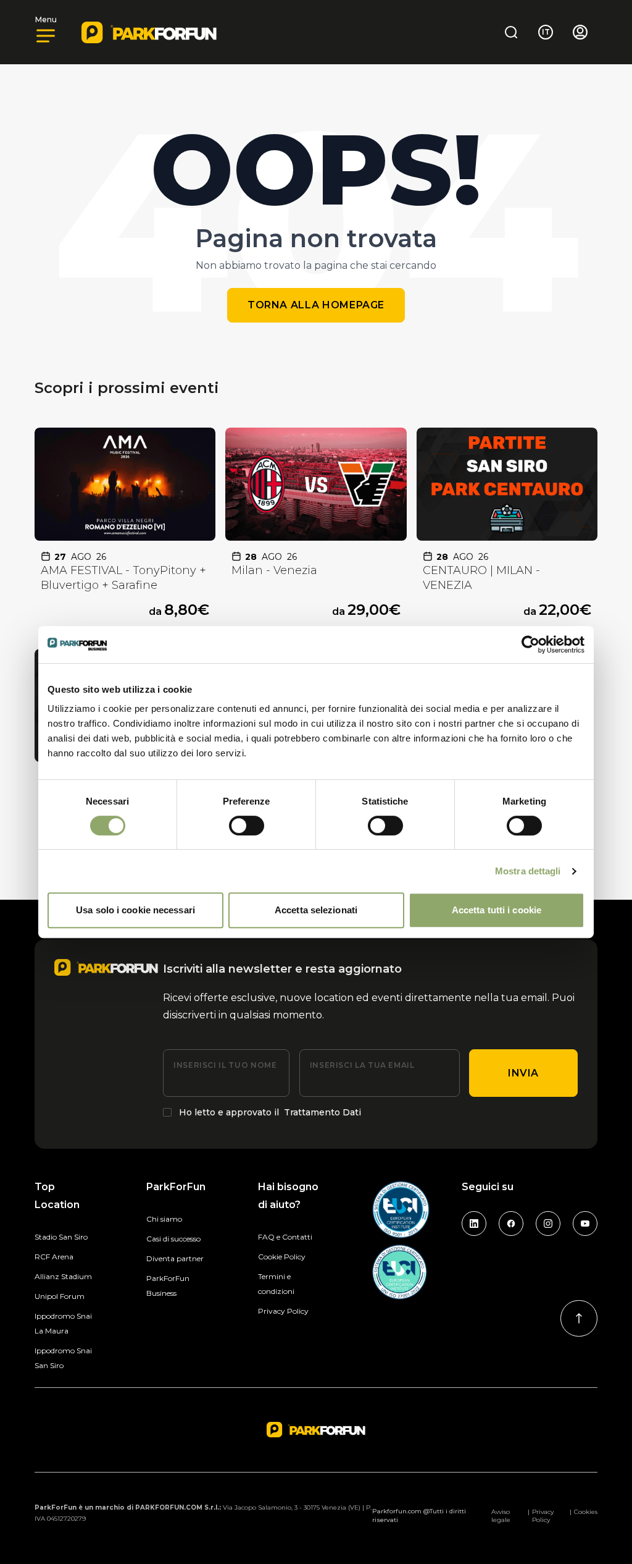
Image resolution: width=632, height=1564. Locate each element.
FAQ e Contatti (285, 1236)
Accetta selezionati (316, 910)
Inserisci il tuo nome (224, 1065)
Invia (523, 1073)
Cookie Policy (282, 1256)
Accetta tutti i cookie (496, 910)
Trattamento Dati (322, 1112)
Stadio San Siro (61, 1236)
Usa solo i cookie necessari (135, 910)
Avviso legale (500, 1516)
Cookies (585, 1512)
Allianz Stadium (63, 1276)
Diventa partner (175, 1258)
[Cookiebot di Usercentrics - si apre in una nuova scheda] (530, 644)
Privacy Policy (283, 1311)
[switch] (246, 825)
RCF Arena (54, 1256)
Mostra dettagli (528, 871)
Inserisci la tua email (362, 1065)
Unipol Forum (60, 1296)
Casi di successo (173, 1238)
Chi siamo (164, 1219)
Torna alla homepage (316, 305)
